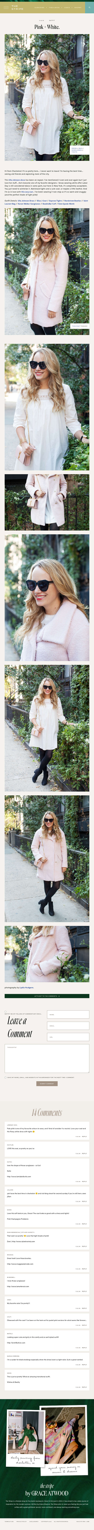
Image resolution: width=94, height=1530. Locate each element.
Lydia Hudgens (26, 987)
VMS (83, 1521)
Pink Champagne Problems (17, 1219)
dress (74, 148)
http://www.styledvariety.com (23, 1241)
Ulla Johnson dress (17, 180)
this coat (76, 326)
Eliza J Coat (42, 201)
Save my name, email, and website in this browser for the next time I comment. (41, 1077)
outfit (52, 20)
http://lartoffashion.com (16, 1343)
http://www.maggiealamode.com (20, 1264)
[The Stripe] (17, 7)
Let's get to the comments (45, 996)
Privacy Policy (22, 1521)
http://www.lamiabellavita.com (19, 1177)
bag (80, 148)
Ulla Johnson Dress (26, 201)
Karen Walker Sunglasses (29, 204)
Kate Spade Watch (66, 204)
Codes (67, 7)
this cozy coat (27, 192)
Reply (84, 1136)
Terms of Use (9, 1521)
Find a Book (54, 7)
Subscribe (39, 7)
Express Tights (55, 201)
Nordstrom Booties (72, 201)
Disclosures (33, 1521)
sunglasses (77, 150)
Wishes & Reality (13, 1382)
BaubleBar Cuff (49, 204)
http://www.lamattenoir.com (18, 1286)
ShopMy (77, 7)
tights (74, 152)
